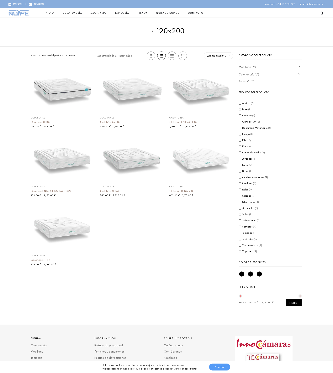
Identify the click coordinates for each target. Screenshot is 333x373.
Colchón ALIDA (40, 122)
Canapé (248, 115)
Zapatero (249, 251)
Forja (246, 146)
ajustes (193, 368)
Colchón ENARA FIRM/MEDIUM (51, 191)
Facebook (170, 357)
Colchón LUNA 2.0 (181, 191)
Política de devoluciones (110, 357)
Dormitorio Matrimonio (256, 127)
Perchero (249, 183)
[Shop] (152, 31)
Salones (248, 195)
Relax (247, 189)
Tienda (143, 13)
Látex (247, 164)
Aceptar (220, 367)
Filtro (293, 303)
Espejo (247, 134)
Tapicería (122, 13)
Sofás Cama (250, 220)
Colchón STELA (40, 260)
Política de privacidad (108, 345)
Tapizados (249, 239)
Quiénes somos (167, 13)
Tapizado (248, 232)
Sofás (246, 214)
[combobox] (218, 56)
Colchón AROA (110, 122)
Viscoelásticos (252, 245)
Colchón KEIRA (109, 191)
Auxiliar (248, 103)
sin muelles (250, 208)
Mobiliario (98, 13)
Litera (246, 171)
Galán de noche (253, 152)
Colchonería (72, 13)
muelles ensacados (255, 177)
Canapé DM (251, 121)
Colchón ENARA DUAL (183, 122)
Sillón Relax (250, 201)
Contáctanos (173, 351)
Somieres (249, 226)
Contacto (195, 13)
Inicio (49, 13)
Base (246, 109)
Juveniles (249, 158)
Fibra (246, 140)
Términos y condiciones (109, 351)
